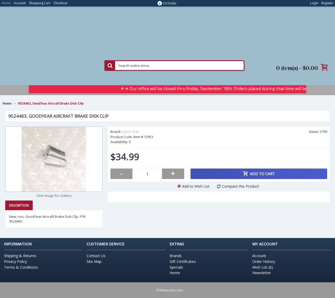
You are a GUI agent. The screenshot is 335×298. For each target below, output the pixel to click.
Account (259, 255)
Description (19, 205)
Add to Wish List (196, 186)
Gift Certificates (183, 261)
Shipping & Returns (20, 255)
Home (175, 272)
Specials (176, 267)
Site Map (94, 261)
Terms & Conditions (21, 267)
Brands (176, 255)
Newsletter (261, 272)
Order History (263, 261)
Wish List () (262, 267)
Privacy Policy (15, 261)
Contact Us (96, 255)
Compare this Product (240, 186)
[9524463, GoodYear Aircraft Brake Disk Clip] (54, 159)
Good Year (130, 131)
